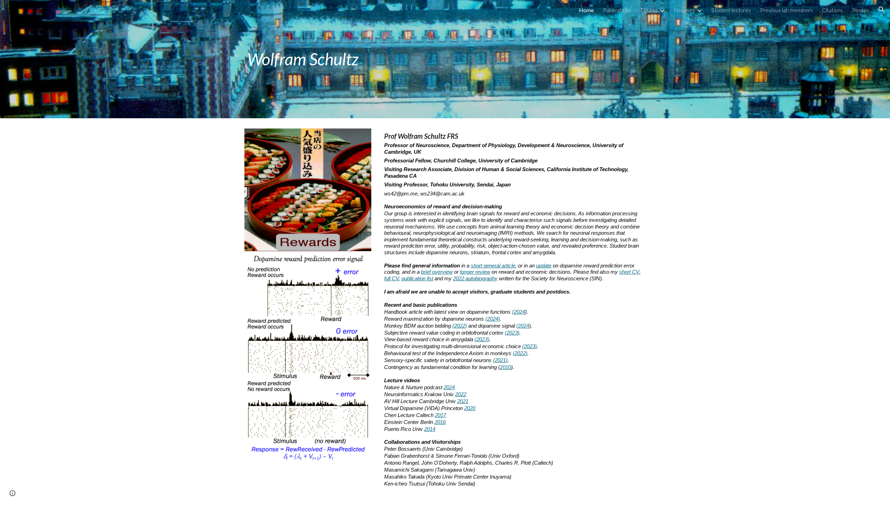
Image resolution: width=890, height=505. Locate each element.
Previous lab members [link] (786, 10)
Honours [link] (684, 10)
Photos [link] (860, 10)
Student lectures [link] (731, 10)
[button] (881, 9)
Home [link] (586, 10)
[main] (359, 59)
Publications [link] (617, 10)
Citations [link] (832, 10)
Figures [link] (649, 10)
